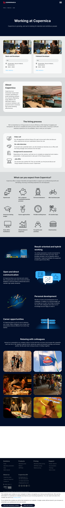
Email (5, 463)
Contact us (6, 481)
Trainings (51, 467)
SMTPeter (21, 467)
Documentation (52, 465)
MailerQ (20, 465)
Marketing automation (9, 465)
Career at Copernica (8, 479)
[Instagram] (22, 486)
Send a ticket (52, 470)
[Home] (9, 2)
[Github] (29, 486)
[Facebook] (24, 486)
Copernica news (7, 477)
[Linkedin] (19, 486)
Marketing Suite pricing (39, 463)
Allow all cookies (28, 505)
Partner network (53, 463)
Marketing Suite (22, 463)
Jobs (14, 7)
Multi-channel (7, 470)
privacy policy (17, 497)
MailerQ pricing (37, 467)
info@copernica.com (24, 483)
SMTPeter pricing (38, 465)
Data (5, 467)
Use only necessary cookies (11, 505)
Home (4, 7)
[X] (27, 486)
